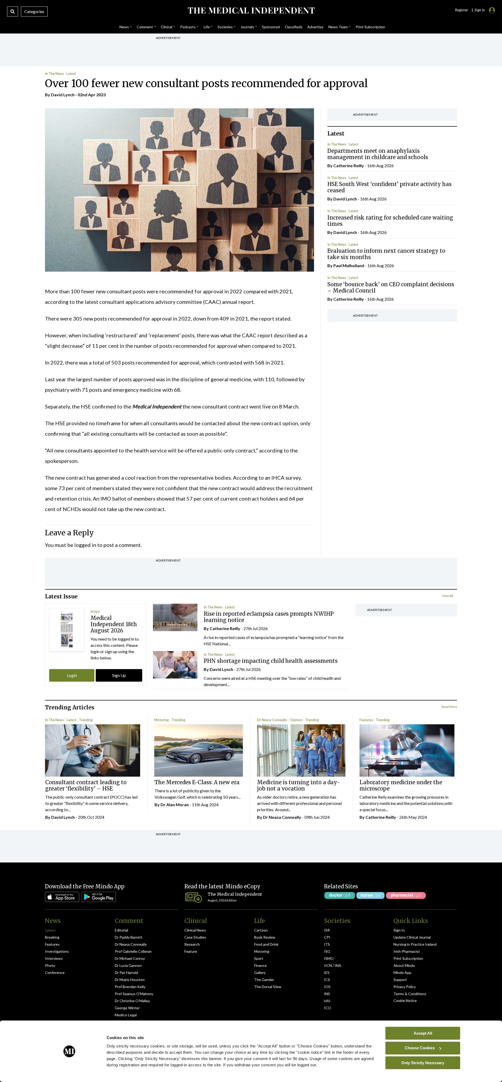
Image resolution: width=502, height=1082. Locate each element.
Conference (55, 972)
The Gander (264, 979)
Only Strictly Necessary (422, 1062)
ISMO (329, 958)
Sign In (399, 930)
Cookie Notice (405, 1000)
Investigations (57, 951)
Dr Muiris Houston (130, 979)
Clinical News (195, 930)
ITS (327, 944)
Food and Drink (266, 944)
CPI (327, 937)
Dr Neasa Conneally (272, 720)
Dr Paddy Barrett (128, 937)
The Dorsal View (267, 986)
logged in (85, 545)
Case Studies (195, 937)
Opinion (296, 720)
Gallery (260, 972)
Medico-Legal (126, 1015)
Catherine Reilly (348, 165)
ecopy (95, 611)
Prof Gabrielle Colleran (133, 951)
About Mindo (404, 965)
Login (72, 675)
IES (326, 972)
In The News (54, 73)
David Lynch (63, 94)
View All (447, 596)
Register (461, 10)
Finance (260, 965)
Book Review (264, 937)
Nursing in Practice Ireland (415, 944)
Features (366, 720)
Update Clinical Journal (412, 937)
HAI (327, 1001)
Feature (190, 951)
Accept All (423, 1033)
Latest (71, 73)
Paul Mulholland (348, 265)
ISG (327, 951)
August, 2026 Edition (222, 900)
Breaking (52, 937)
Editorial (121, 930)
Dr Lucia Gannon (128, 965)
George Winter (127, 1008)
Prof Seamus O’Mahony (134, 993)
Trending (86, 720)
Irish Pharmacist (406, 951)
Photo (50, 965)
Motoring (161, 720)
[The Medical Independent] (251, 10)
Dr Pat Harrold (126, 972)
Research (192, 944)
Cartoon (261, 930)
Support (400, 979)
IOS (327, 986)
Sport (258, 958)
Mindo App (402, 972)
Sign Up (119, 675)
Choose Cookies (420, 1048)
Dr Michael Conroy (130, 958)
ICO (327, 1008)
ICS (327, 979)
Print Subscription (408, 958)
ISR (327, 930)
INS (327, 993)
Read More (449, 707)
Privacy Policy (404, 986)
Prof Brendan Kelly (130, 986)
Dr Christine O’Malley (132, 1001)
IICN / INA (332, 965)
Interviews (54, 958)
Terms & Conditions (409, 993)
